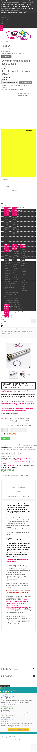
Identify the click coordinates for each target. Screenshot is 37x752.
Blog (2, 319)
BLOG (4, 183)
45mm (6, 446)
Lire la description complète (9, 413)
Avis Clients (23, 496)
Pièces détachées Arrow (24, 257)
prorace (11, 446)
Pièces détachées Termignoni (24, 282)
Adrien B (7, 717)
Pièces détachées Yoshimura (24, 288)
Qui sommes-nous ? (7, 317)
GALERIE (5, 179)
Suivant (29, 375)
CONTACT (14, 190)
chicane (17, 444)
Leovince (15, 224)
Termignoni (16, 229)
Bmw (6, 219)
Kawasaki (7, 227)
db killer (13, 444)
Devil (14, 222)
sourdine (22, 444)
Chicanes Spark (10, 290)
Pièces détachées (9, 297)
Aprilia (6, 217)
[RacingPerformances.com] (18, 34)
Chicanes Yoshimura (11, 294)
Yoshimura (16, 232)
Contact (3, 321)
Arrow (14, 219)
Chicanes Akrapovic (11, 283)
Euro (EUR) (4, 19)
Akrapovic (15, 217)
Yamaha (7, 241)
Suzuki (7, 236)
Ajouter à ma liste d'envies (9, 456)
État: (29, 391)
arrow (8, 444)
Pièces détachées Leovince (24, 269)
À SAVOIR (18, 492)
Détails (18, 482)
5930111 (25, 446)
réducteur (20, 446)
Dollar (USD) (5, 17)
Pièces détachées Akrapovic (24, 251)
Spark (14, 227)
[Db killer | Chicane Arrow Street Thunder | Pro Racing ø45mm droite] (14, 374)
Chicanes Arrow (9, 285)
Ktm (6, 229)
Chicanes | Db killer (10, 281)
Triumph (7, 239)
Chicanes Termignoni (11, 292)
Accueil (3, 206)
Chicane (4, 418)
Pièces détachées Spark (24, 275)
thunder (15, 446)
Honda (7, 224)
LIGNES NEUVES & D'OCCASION (12, 90)
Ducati (6, 222)
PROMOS (29, 131)
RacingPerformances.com (22, 740)
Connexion (4, 14)
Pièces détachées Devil (24, 263)
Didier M (7, 695)
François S (8, 706)
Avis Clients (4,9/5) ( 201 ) (8, 690)
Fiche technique (18, 487)
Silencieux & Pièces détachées (16, 447)
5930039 (30, 446)
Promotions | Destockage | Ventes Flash (13, 312)
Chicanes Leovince (10, 289)
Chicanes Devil (9, 287)
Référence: (5, 391)
